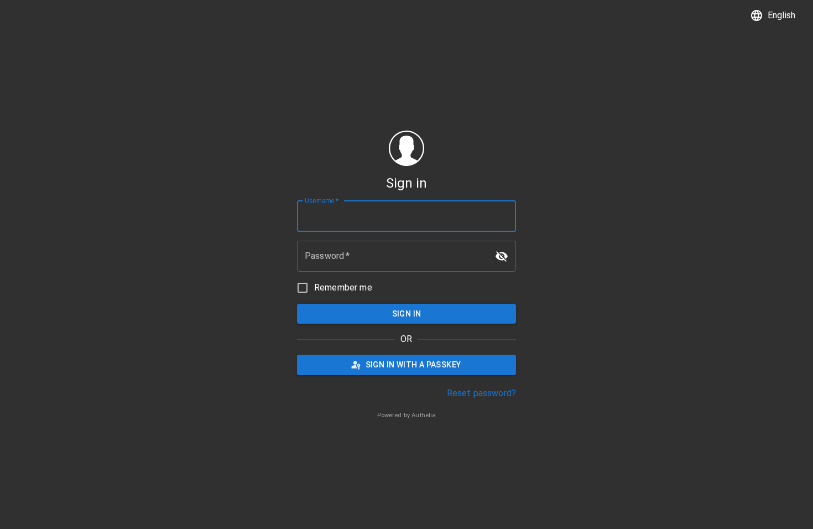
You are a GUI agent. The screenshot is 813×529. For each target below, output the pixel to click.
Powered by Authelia (406, 415)
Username (321, 200)
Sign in (406, 313)
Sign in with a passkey (413, 364)
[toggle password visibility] (501, 256)
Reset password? (481, 393)
